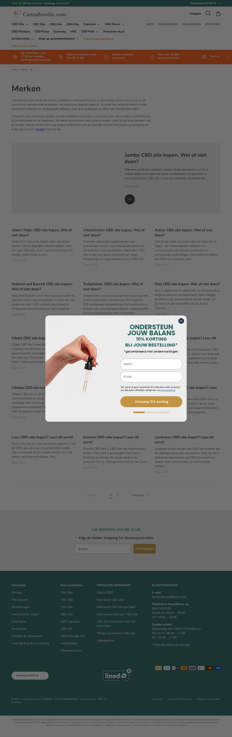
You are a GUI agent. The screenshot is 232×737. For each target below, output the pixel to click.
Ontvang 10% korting (151, 401)
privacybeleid (168, 390)
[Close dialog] (181, 321)
